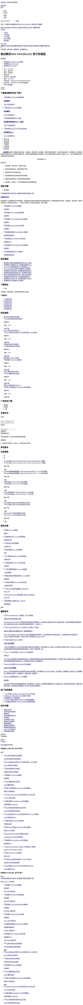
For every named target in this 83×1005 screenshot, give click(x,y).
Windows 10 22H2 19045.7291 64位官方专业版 (17, 695)
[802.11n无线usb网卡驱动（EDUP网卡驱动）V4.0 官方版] (20, 332)
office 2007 (28, 24)
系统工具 (8, 46)
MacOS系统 (7, 38)
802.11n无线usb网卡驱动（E (12, 330)
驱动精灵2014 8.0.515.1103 (11, 64)
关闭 (2, 752)
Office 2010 (22, 24)
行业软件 (25, 46)
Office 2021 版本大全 (10, 729)
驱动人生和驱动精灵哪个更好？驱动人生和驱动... (18, 274)
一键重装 (34, 27)
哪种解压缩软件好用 (10, 727)
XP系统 (24, 27)
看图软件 (6, 713)
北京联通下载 (8, 307)
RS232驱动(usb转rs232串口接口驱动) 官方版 (17, 502)
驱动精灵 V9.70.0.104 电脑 (11, 358)
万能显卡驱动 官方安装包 (11, 344)
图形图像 (14, 46)
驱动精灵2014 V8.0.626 (10, 65)
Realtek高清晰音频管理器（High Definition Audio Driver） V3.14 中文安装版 (25, 471)
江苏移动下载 (8, 303)
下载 (5, 469)
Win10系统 (7, 27)
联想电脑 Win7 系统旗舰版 (12, 697)
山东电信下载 (8, 301)
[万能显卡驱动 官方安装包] (12, 346)
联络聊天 (41, 46)
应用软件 (19, 46)
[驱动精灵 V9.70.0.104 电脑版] (12, 360)
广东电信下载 (8, 299)
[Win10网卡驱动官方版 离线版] (13, 318)
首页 (2, 27)
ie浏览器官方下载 (9, 719)
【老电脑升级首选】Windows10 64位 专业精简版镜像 (19, 701)
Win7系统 (12, 27)
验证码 (3, 425)
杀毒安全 (30, 46)
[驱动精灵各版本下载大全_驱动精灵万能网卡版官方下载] (17, 878)
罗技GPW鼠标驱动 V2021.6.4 (12, 385)
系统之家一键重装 (37, 24)
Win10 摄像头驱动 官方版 (11, 371)
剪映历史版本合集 (9, 731)
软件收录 (10, 745)
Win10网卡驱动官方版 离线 (11, 317)
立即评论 (3, 440)
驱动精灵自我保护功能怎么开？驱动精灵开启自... (18, 272)
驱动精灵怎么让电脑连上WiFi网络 (13, 280)
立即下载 (6, 328)
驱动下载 (13, 77)
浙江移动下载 (8, 305)
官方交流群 (4, 745)
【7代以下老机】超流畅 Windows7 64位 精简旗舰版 (19, 699)
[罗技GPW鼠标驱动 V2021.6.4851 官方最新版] (17, 387)
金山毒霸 (12, 24)
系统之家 (3, 2)
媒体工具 (47, 46)
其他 (3, 29)
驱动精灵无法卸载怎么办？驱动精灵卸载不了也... (18, 265)
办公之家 (29, 27)
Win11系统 (18, 27)
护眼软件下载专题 (9, 721)
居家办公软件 (8, 709)
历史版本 (3, 58)
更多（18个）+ (5, 881)
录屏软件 (6, 717)
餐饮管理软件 (8, 723)
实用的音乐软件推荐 (10, 711)
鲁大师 (17, 24)
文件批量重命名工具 (10, 715)
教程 (38, 27)
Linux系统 (7, 36)
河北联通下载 (8, 308)
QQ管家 (7, 24)
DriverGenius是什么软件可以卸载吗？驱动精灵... (17, 268)
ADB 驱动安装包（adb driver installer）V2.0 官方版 (18, 492)
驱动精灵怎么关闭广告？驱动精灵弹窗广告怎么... (18, 278)
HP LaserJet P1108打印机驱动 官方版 (14, 513)
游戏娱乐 (36, 46)
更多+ (7, 197)
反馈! (27, 292)
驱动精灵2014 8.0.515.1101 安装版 (13, 62)
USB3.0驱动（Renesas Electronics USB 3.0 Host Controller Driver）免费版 (24, 461)
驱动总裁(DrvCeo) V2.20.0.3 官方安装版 (15, 482)
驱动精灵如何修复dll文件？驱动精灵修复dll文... (17, 276)
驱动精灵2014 (24, 49)
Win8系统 (6, 34)
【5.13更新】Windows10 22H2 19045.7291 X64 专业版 (19, 694)
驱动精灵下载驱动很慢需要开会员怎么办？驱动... (18, 263)
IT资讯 (6, 32)
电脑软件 (16, 49)
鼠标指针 (6, 40)
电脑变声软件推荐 (9, 725)
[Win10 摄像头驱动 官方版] (12, 373)
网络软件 (3, 46)
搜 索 (17, 21)
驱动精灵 (5, 152)
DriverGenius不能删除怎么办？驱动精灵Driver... (17, 267)
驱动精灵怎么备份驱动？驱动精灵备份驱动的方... (18, 270)
